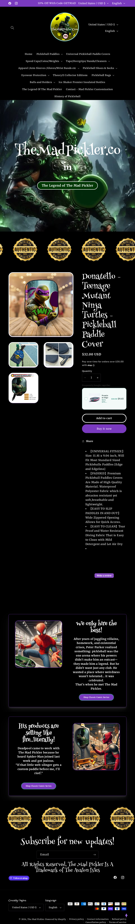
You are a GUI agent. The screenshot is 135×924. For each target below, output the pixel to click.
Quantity (87, 371)
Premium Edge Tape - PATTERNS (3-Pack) (105, 396)
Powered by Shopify (55, 919)
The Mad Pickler (36, 919)
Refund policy (119, 919)
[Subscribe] (94, 855)
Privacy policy (76, 919)
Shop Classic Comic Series (96, 697)
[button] (12, 27)
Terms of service (117, 922)
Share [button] (89, 441)
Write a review (104, 575)
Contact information (98, 919)
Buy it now (104, 428)
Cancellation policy (96, 922)
